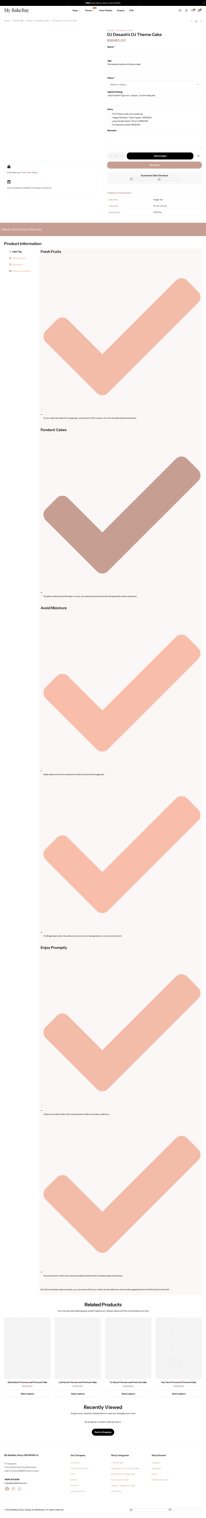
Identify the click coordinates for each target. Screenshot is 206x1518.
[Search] (180, 10)
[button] (192, 10)
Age (109, 60)
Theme (89, 10)
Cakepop (156, 1462)
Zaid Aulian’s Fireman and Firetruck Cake (27, 1382)
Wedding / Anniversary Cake (125, 1468)
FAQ (131, 10)
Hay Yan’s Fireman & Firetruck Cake (178, 1382)
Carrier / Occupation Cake (37, 20)
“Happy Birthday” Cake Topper (132, 117)
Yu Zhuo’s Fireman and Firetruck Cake (128, 1382)
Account (74, 1485)
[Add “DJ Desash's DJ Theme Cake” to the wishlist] (198, 155)
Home (7, 20)
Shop (75, 10)
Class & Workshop (79, 1468)
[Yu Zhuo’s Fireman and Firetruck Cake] (128, 1348)
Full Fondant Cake (120, 1479)
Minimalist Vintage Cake (123, 1474)
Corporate (116, 1491)
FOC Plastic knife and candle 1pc (127, 114)
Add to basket (160, 156)
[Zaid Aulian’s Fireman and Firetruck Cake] (27, 1348)
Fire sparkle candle (126, 124)
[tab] (21, 251)
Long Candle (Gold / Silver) (130, 121)
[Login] (186, 10)
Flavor (111, 78)
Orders (73, 1479)
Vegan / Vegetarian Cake (123, 1485)
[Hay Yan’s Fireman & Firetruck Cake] (179, 1348)
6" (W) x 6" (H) (160, 206)
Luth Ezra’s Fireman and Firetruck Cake (78, 1382)
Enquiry (121, 10)
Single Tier (158, 199)
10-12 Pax (157, 212)
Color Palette (105, 10)
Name (111, 47)
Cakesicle (156, 1468)
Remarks (112, 130)
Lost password (77, 1491)
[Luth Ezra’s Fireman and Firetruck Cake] (78, 1348)
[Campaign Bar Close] (204, 3)
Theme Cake (18, 20)
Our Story (75, 1462)
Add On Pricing (114, 92)
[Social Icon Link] (7, 1489)
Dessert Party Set (160, 1479)
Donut (155, 1474)
